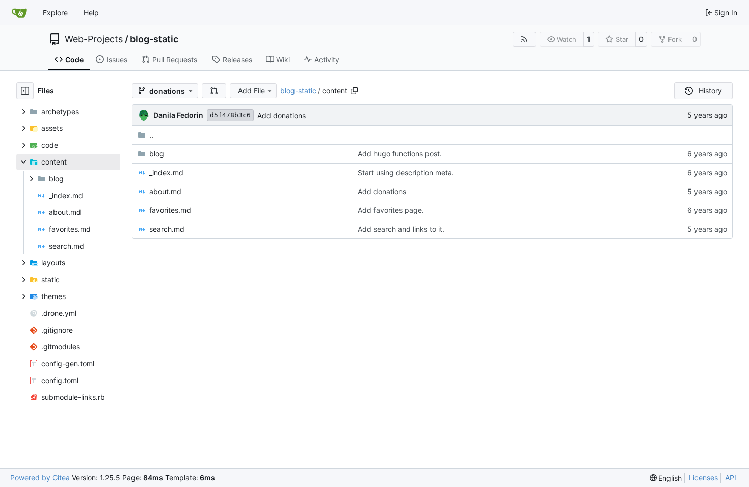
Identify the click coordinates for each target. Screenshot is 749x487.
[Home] (19, 13)
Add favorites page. (391, 210)
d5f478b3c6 (230, 115)
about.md (165, 191)
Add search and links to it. (401, 229)
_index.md (166, 172)
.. (151, 134)
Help (91, 12)
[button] (214, 90)
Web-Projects (94, 39)
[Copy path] (354, 90)
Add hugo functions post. (400, 153)
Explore (55, 12)
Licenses (703, 477)
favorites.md (170, 210)
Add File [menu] (251, 90)
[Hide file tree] (25, 90)
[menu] (666, 478)
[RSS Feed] (524, 39)
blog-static (154, 39)
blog (156, 153)
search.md (166, 229)
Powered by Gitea (40, 477)
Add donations (281, 115)
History (710, 90)
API (730, 477)
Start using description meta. (406, 172)
